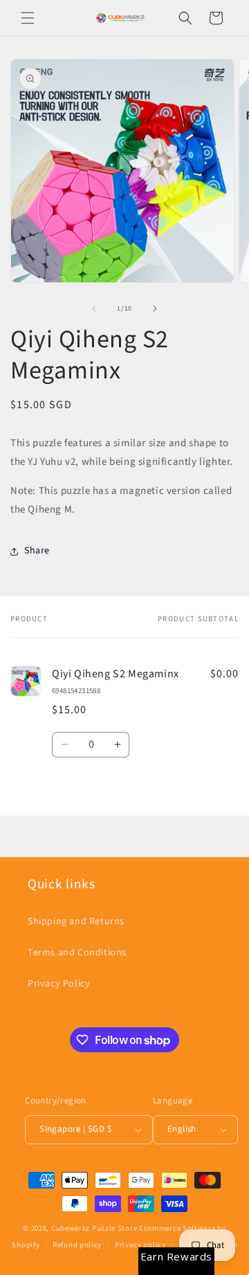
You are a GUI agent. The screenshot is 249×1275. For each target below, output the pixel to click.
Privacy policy (140, 1245)
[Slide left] (94, 308)
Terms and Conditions (77, 953)
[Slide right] (155, 308)
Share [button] (37, 551)
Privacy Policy (59, 984)
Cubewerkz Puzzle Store (94, 1228)
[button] (27, 18)
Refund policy (77, 1245)
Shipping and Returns (76, 921)
